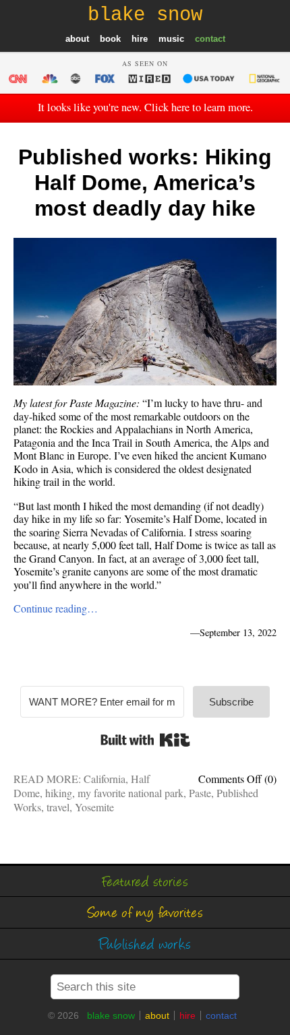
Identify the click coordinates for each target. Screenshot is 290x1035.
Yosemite (94, 807)
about (77, 39)
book (110, 39)
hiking (58, 793)
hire (140, 39)
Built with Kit (145, 740)
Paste (200, 793)
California (104, 779)
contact (210, 39)
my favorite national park (130, 793)
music (171, 39)
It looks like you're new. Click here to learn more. (145, 107)
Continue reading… (55, 608)
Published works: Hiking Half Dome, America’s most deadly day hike (145, 183)
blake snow (111, 1015)
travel (58, 807)
